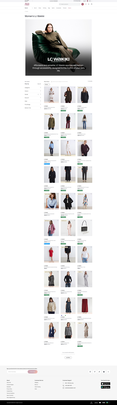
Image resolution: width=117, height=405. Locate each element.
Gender (32, 94)
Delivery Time (28, 108)
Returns (36, 384)
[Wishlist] (58, 87)
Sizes (26, 101)
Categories (27, 87)
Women (26, 8)
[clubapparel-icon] (82, 4)
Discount (27, 97)
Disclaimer (9, 386)
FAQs (36, 388)
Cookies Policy (9, 391)
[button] (86, 4)
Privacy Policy (9, 388)
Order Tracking (37, 386)
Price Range (27, 104)
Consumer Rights (10, 384)
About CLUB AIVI (10, 395)
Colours (26, 91)
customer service (27, 1)
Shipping (36, 382)
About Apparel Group (11, 397)
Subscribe (32, 371)
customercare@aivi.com (70, 388)
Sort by (90, 81)
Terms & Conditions (10, 393)
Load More (68, 357)
